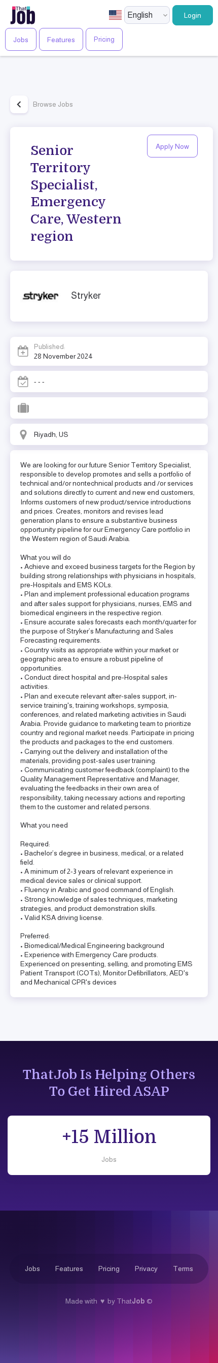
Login (192, 15)
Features (61, 40)
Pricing (104, 39)
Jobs (20, 40)
